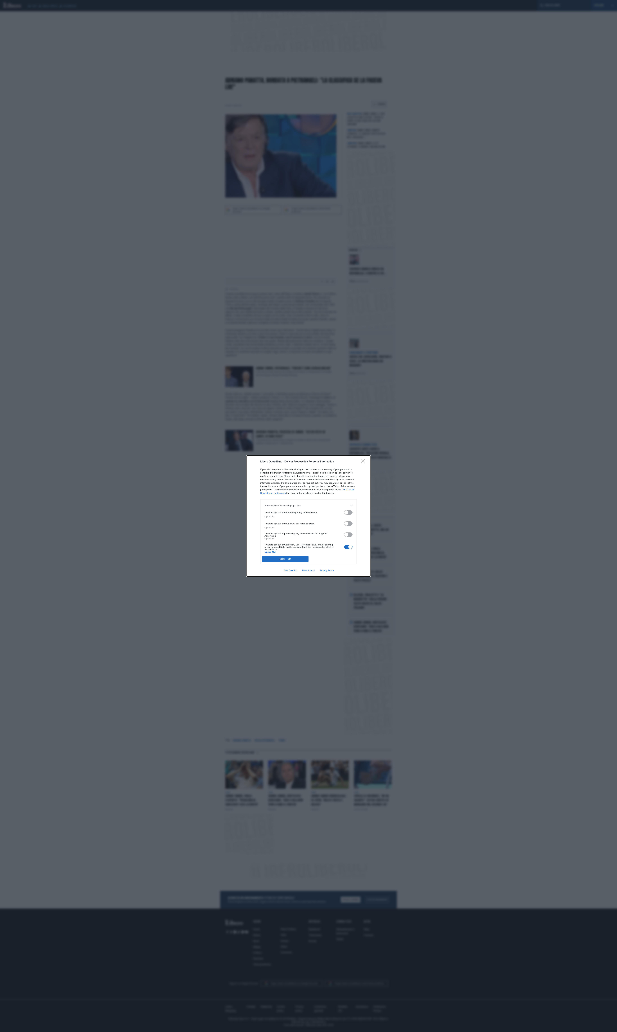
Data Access (308, 570)
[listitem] (308, 505)
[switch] (348, 512)
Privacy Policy (327, 570)
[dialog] (308, 516)
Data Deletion (290, 570)
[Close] (364, 462)
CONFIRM (285, 559)
